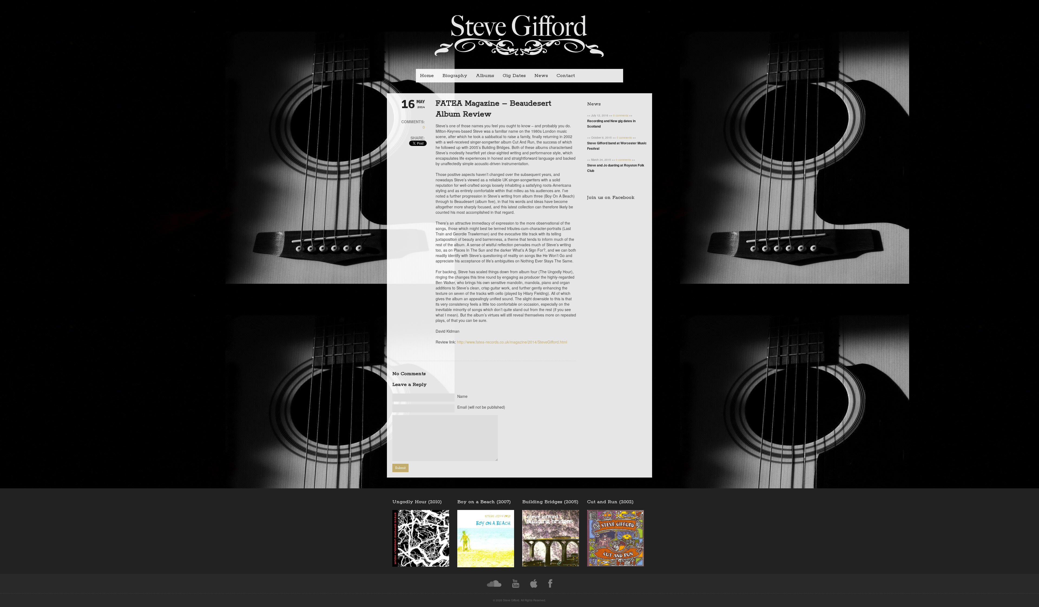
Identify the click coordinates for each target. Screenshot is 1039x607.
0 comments (621, 115)
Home (427, 76)
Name (462, 396)
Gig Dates (514, 76)
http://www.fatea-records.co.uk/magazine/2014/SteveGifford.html (512, 342)
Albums (485, 76)
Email (481, 407)
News (541, 76)
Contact (566, 76)
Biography (454, 76)
